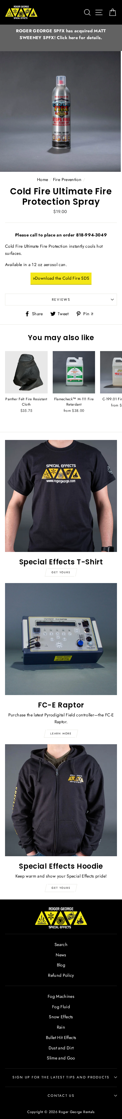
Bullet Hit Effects (61, 1037)
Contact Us (61, 1095)
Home (42, 180)
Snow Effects (61, 1017)
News (61, 955)
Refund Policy (61, 975)
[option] (61, 34)
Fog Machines (61, 996)
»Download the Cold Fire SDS (61, 278)
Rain (61, 1027)
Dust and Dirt (61, 1048)
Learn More (61, 733)
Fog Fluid (61, 1007)
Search (61, 944)
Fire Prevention (67, 180)
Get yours (61, 572)
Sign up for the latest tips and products (60, 1077)
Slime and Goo (61, 1058)
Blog (61, 965)
